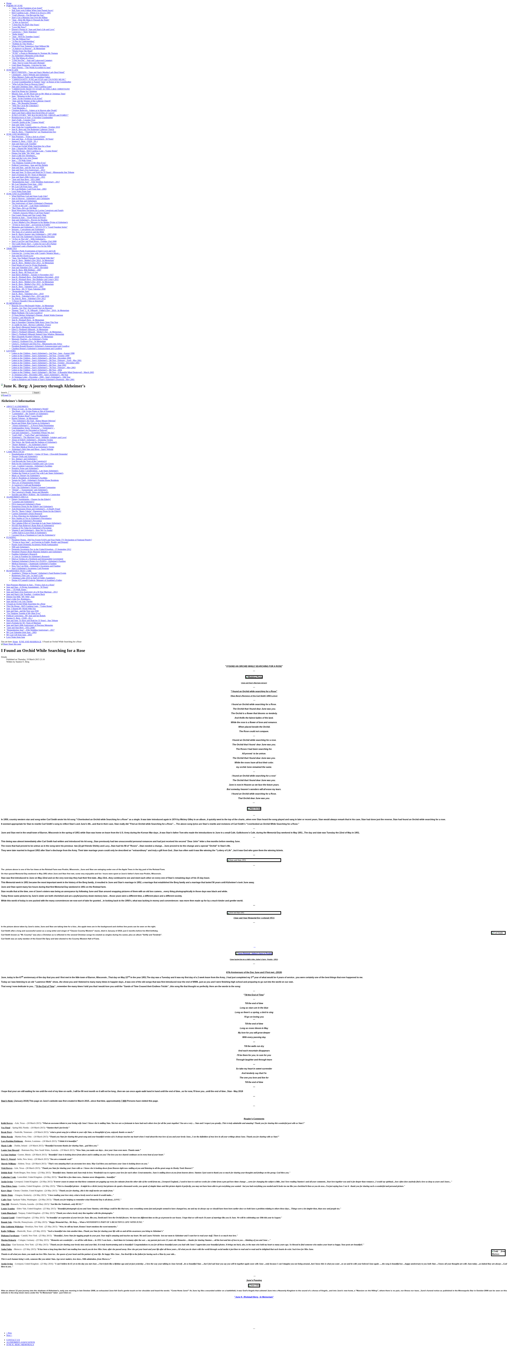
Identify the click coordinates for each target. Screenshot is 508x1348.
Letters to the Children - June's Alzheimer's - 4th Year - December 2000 (41, 358)
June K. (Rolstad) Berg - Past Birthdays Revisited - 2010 (35, 277)
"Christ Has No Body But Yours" (26, 25)
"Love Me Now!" (19, 27)
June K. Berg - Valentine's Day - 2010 (28, 294)
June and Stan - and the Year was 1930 (28, 167)
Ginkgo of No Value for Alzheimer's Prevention (31, 528)
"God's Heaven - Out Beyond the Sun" (28, 15)
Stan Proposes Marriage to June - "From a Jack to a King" (30, 585)
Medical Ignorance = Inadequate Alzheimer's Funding (34, 563)
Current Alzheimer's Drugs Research (27, 513)
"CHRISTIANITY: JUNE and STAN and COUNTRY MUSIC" (39, 79)
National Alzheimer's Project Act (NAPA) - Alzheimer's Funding (39, 561)
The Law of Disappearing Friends (26, 483)
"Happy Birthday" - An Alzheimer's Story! (29, 444)
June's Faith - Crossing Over (23, 120)
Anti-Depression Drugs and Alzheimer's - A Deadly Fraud (36, 509)
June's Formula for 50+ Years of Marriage (29, 175)
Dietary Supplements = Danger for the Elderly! (31, 499)
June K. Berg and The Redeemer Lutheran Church (33, 129)
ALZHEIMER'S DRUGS (17, 497)
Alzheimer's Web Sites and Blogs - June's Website (32, 449)
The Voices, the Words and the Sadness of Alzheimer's (34, 442)
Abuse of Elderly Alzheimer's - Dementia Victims (32, 440)
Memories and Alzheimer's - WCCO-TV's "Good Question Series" (40, 227)
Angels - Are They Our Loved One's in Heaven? (32, 308)
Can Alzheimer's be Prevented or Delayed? (29, 430)
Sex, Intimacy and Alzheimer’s (24, 459)
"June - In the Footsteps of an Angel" (27, 8)
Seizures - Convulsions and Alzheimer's (28, 229)
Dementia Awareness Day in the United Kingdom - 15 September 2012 (41, 549)
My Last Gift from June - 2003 (19, 635)
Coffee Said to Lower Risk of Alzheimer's (29, 533)
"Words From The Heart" (22, 51)
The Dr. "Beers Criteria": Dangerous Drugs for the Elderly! (36, 511)
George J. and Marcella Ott (23, 317)
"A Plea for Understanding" (23, 41)
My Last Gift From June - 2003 (25, 186)
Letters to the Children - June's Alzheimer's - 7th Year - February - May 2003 (44, 367)
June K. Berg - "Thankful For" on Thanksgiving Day (34, 132)
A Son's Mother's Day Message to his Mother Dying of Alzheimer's (40, 222)
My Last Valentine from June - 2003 (21, 632)
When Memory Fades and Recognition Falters (31, 77)
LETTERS (11, 351)
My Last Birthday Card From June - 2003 (29, 189)
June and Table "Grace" (22, 125)
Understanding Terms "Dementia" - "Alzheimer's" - (33, 428)
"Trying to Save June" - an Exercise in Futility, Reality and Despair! (40, 542)
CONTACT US (13, 1340)
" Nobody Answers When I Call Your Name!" (31, 213)
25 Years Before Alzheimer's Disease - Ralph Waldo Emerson (37, 315)
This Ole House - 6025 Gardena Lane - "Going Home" (35, 151)
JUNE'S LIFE (12, 70)
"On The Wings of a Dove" (23, 58)
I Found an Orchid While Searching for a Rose (31, 146)
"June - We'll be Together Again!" (26, 36)
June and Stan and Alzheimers (24, 201)
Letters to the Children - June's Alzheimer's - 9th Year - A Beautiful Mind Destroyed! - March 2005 (53, 372)
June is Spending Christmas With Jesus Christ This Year (35, 322)
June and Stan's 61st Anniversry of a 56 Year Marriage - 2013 (32, 592)
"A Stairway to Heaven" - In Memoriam (28, 48)
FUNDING (11, 537)
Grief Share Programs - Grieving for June (29, 65)
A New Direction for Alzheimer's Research (29, 516)
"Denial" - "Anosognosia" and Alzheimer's (29, 490)
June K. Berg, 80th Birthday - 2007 (26, 270)
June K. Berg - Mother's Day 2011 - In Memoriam (33, 284)
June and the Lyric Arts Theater (25, 158)
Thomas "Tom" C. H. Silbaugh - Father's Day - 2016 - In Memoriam (40, 310)
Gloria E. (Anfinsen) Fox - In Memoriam (29, 341)
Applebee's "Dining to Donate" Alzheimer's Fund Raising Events (39, 573)
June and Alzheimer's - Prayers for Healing (29, 220)
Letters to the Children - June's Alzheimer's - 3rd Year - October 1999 (40, 356)
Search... (4, 392)
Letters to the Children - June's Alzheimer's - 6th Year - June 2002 (39, 365)
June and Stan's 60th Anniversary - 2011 (28, 177)
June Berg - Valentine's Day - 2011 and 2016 (30, 296)
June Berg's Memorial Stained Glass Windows (31, 327)
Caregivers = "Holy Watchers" (24, 32)
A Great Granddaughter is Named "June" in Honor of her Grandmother (41, 82)
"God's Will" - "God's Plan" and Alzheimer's (30, 435)
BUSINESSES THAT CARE (18, 571)
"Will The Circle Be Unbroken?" (25, 106)
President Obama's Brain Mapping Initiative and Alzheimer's (37, 552)
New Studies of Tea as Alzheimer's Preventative (32, 518)
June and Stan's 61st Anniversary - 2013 (28, 170)
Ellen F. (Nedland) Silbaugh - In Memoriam (30, 329)
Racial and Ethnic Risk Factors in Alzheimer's (31, 423)
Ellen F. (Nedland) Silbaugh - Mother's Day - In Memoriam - (37, 332)
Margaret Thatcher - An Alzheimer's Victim (30, 339)
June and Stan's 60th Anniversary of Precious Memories (29, 625)
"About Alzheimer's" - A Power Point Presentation (33, 425)
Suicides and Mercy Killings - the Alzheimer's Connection (36, 494)
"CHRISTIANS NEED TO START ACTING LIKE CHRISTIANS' (41, 89)
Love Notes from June (15, 637)
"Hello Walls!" (18, 34)
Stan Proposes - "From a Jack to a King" (29, 136)
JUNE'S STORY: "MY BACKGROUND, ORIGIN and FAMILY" (40, 115)
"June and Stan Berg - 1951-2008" (26, 179)
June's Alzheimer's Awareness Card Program (30, 568)
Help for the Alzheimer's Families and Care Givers (33, 463)
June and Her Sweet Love (22, 256)
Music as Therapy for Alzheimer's (26, 475)
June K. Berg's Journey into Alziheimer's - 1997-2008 (34, 234)
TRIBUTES (11, 248)
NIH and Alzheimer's (20, 547)
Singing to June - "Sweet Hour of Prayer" (29, 217)
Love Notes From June (21, 191)
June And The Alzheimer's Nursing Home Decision (33, 236)
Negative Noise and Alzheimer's (25, 468)
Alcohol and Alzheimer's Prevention (27, 521)
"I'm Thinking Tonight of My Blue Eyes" (29, 163)
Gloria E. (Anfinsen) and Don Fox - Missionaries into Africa (37, 344)
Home (9, 3)
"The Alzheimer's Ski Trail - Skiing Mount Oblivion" (34, 421)
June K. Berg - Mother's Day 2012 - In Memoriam (33, 263)
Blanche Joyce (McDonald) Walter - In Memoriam (33, 306)
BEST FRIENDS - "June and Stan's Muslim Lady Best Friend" (38, 72)
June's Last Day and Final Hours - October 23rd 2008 (34, 241)
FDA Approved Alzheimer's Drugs (26, 504)
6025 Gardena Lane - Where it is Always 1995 (31, 13)
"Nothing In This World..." (23, 44)
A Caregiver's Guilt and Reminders (26, 485)
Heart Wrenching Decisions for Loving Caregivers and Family (38, 210)
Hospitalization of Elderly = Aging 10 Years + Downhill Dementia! (40, 454)
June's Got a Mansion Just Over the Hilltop (29, 17)
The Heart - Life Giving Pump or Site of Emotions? (33, 411)
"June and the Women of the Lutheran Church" (31, 101)
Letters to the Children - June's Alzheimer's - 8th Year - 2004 (37, 370)
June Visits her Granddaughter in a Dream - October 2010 (36, 127)
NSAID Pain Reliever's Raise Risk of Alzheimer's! (33, 525)
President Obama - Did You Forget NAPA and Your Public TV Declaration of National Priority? (52, 540)
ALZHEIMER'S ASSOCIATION (20, 1342)
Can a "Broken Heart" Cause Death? (27, 416)
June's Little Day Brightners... (24, 156)
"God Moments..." (19, 108)
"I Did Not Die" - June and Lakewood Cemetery (32, 60)
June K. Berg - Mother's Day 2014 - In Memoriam (33, 260)
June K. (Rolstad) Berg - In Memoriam (28, 320)
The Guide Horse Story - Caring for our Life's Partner (34, 244)
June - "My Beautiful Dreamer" (25, 103)
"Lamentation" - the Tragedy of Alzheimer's (30, 413)
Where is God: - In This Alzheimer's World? (30, 409)
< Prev (9, 1333)
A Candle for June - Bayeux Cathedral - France (31, 325)
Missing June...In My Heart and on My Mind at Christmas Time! (38, 94)
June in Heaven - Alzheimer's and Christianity (31, 198)
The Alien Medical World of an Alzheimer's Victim (33, 447)
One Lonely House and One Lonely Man (29, 215)
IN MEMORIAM (13, 303)
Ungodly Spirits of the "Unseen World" (28, 122)
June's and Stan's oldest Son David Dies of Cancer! (33, 113)
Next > (9, 1335)
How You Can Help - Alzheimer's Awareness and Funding (36, 566)
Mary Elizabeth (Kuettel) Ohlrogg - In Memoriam (32, 336)
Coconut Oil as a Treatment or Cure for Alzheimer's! (33, 535)
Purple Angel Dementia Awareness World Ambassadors (35, 544)
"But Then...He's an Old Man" (24, 208)
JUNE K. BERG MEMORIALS (20, 1345)
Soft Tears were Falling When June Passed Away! (32, 10)
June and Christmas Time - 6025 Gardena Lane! (32, 86)
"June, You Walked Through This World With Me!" (33, 258)
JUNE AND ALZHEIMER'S (18, 194)
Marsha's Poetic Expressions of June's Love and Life (34, 251)
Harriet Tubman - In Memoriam (25, 418)
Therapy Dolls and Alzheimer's (25, 456)
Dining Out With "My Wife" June (26, 153)
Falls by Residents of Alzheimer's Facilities (29, 478)
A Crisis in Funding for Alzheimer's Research (30, 556)
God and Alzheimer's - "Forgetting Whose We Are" (33, 433)
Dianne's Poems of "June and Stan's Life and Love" (33, 29)
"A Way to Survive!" (20, 22)
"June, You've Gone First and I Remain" (28, 63)
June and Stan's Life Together (24, 144)
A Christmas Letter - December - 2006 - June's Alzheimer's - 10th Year (41, 377)
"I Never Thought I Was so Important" (28, 301)
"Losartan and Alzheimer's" (23, 502)
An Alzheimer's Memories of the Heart (28, 56)
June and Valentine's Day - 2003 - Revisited (30, 267)
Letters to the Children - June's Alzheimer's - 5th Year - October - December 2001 (46, 363)
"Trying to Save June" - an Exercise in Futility (31, 225)
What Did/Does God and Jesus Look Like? (30, 196)
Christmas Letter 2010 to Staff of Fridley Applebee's (33, 578)
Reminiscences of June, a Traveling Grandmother (32, 117)
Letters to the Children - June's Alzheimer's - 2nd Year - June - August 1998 (43, 353)
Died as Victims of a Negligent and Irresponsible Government (37, 559)
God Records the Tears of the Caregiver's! (29, 461)
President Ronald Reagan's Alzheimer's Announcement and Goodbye (40, 346)
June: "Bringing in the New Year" (26, 96)
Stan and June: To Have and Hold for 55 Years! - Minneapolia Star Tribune (43, 172)
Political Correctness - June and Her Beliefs (30, 165)
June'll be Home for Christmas (24, 91)
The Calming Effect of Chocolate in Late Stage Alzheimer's (36, 523)
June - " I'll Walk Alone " (22, 160)
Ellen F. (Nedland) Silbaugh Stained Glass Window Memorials (38, 334)
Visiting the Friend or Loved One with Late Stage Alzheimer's (37, 473)
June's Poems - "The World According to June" (31, 67)
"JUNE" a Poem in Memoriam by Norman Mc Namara (35, 53)
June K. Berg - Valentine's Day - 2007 (28, 286)
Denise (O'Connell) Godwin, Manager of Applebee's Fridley (37, 580)
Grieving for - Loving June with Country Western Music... (36, 253)
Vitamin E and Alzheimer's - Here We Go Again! (32, 530)
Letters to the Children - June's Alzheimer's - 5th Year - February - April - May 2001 (46, 360)
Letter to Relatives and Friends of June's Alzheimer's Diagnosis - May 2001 (43, 379)
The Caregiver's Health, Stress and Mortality (30, 492)
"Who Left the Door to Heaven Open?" (28, 84)
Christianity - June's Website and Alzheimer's (30, 75)
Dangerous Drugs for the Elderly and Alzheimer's (32, 506)
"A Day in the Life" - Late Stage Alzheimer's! (31, 206)
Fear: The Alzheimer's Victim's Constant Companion (34, 487)
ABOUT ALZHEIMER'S (17, 406)
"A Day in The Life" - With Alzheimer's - (29, 239)
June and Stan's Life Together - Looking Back (25, 594)
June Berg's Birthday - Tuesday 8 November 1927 (33, 275)
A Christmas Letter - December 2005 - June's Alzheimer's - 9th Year (40, 375)
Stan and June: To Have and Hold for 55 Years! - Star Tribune (32, 620)
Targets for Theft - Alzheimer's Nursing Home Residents (35, 480)
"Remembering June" (21, 291)
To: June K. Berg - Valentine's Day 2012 (29, 298)
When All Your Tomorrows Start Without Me (30, 46)
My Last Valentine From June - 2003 (27, 184)
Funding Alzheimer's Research (24, 554)
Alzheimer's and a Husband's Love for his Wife (31, 246)
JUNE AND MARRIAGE (17, 134)
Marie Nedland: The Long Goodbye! (27, 313)
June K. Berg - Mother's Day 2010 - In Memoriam (33, 282)
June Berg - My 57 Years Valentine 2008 (29, 289)
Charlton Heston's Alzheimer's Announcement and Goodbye (37, 348)
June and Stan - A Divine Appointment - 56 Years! (32, 139)
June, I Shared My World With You (26, 148)
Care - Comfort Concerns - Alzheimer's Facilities (32, 466)
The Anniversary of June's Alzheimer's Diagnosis (32, 203)
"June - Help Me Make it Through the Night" (30, 20)
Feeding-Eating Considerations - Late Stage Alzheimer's (35, 471)
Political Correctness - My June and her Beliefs (26, 616)
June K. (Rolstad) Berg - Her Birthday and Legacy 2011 (35, 279)
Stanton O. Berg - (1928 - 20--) (25, 141)
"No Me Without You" (21, 39)
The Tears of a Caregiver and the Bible (28, 232)
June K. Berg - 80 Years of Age (25, 272)
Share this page (14, 644)
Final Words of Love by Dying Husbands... (30, 265)
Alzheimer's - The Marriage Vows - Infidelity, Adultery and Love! (39, 437)
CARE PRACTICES (15, 452)
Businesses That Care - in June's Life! (27, 575)
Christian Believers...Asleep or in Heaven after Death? (34, 110)
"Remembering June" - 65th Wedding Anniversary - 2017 (36, 182)
